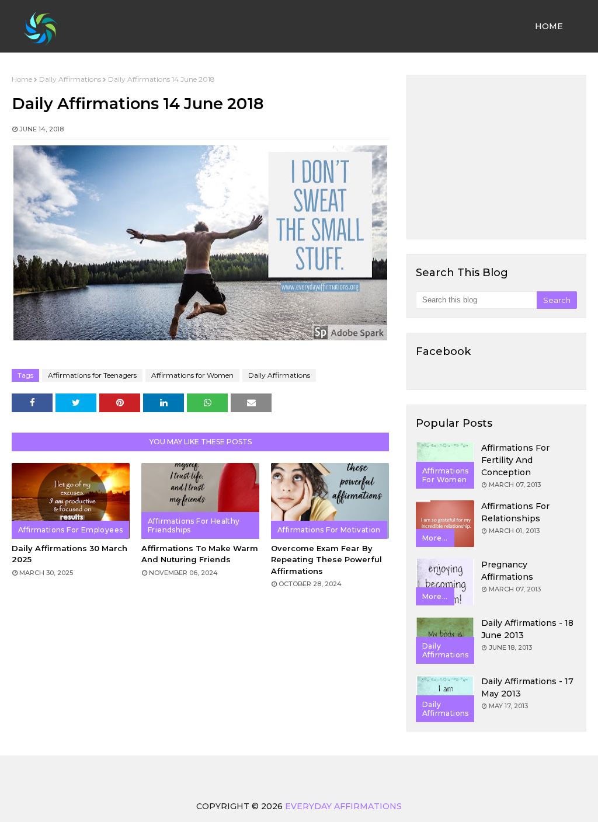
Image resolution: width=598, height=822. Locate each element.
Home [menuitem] (549, 26)
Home (22, 79)
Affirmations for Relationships (515, 512)
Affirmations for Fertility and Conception (515, 460)
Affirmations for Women (192, 375)
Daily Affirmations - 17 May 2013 (527, 687)
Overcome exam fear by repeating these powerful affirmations (326, 560)
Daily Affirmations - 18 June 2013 (527, 629)
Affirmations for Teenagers (92, 375)
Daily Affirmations (70, 79)
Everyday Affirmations (343, 806)
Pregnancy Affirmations (507, 570)
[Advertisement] (496, 157)
